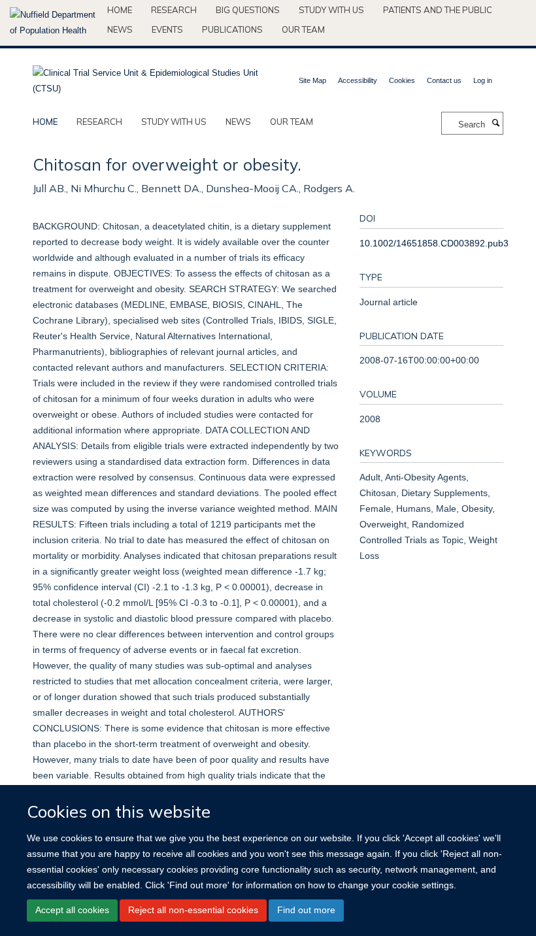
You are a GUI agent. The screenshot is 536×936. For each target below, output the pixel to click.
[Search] (495, 123)
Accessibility (357, 80)
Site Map (312, 80)
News (120, 29)
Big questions (248, 10)
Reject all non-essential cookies (193, 910)
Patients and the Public (437, 10)
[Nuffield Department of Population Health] (53, 23)
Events (167, 29)
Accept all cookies (72, 910)
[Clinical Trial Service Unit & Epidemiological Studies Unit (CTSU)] (145, 77)
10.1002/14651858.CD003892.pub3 (434, 243)
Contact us (444, 80)
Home (119, 10)
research (99, 121)
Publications (232, 29)
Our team (303, 29)
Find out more (306, 910)
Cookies (402, 80)
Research (174, 10)
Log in (482, 80)
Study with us (331, 10)
